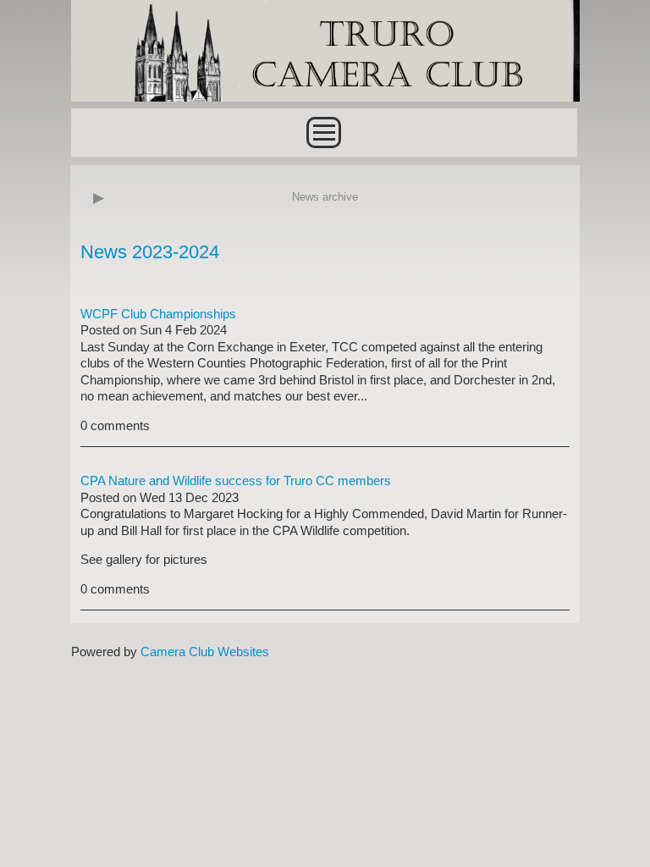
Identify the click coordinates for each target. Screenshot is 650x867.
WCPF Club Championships (158, 313)
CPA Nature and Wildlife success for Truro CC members (235, 480)
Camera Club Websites (204, 651)
